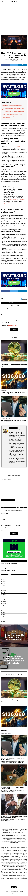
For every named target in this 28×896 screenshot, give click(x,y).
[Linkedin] (22, 65)
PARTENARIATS (14, 890)
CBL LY (14, 893)
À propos (7, 891)
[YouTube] (16, 887)
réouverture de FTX (15, 146)
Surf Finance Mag (11, 59)
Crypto (13, 60)
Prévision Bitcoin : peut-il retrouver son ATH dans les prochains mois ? (13, 393)
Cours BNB (3, 585)
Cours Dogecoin (3, 588)
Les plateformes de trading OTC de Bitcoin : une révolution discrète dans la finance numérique (14, 817)
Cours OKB (3, 612)
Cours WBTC (3, 621)
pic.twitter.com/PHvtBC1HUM (17, 199)
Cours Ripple (3, 592)
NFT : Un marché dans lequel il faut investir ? (8, 570)
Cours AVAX (3, 597)
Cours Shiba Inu (3, 590)
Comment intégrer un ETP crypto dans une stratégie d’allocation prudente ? (12, 787)
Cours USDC (3, 616)
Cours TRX (2, 610)
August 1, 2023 (6, 203)
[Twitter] (14, 65)
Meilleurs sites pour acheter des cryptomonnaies (9, 563)
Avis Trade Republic (4, 568)
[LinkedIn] (12, 465)
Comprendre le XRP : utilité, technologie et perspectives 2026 (14, 365)
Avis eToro (2, 565)
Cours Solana (3, 583)
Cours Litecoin (3, 608)
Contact (21, 891)
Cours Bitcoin (3, 579)
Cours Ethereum (3, 581)
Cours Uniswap (3, 605)
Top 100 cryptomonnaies (5, 577)
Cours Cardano (3, 594)
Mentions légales (14, 891)
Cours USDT (3, 614)
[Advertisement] (14, 18)
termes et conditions (12, 325)
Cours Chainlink (3, 601)
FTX (14, 296)
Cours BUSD (3, 619)
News (16, 60)
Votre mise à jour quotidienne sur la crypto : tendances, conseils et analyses (14, 421)
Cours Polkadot (3, 603)
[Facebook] (5, 65)
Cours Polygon (3, 599)
